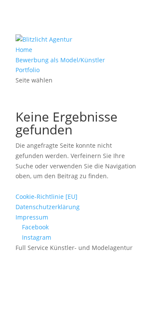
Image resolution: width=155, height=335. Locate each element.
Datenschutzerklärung (48, 207)
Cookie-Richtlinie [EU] (47, 196)
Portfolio (28, 70)
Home (24, 50)
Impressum (32, 217)
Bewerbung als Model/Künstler (60, 60)
